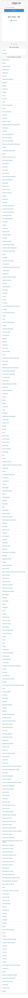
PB (11, 44)
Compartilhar (14, 20)
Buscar (14, 10)
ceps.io (16, 3)
